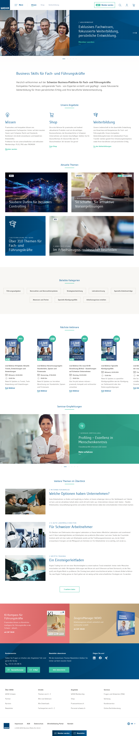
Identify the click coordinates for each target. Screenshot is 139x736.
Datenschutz (38, 724)
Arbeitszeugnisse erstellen (96, 300)
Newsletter (9, 708)
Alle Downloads (43, 703)
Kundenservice (109, 703)
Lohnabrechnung (98, 291)
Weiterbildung (54, 5)
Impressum (19, 724)
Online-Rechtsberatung (112, 708)
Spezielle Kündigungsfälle (67, 300)
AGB (28, 724)
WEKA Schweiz (10, 694)
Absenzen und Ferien (41, 300)
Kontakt (70, 724)
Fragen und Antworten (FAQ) (114, 694)
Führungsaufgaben (14, 291)
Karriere (8, 703)
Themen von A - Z (44, 694)
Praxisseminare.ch (77, 703)
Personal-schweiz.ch (78, 708)
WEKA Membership (78, 694)
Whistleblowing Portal (55, 724)
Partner (8, 699)
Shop (42, 5)
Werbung (107, 699)
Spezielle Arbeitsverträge (123, 291)
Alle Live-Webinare (44, 699)
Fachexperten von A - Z (46, 708)
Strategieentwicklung (75, 291)
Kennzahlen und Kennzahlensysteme (44, 291)
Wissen (33, 5)
